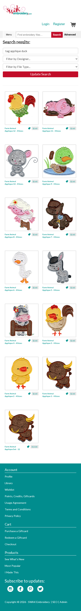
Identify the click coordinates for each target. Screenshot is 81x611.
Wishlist (9, 489)
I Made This (12, 572)
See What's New (14, 559)
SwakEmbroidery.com (31, 11)
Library (9, 483)
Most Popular (13, 565)
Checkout (10, 544)
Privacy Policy (13, 515)
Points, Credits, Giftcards (20, 496)
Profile (8, 476)
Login (45, 24)
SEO (55, 602)
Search (57, 34)
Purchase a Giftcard (16, 531)
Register (59, 24)
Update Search (40, 74)
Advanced (70, 34)
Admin (63, 602)
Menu (9, 34)
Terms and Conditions (18, 509)
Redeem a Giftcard (16, 537)
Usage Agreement (15, 502)
